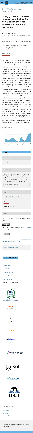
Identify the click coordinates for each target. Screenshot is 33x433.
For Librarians (6, 416)
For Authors (6, 413)
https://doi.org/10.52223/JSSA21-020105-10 (18, 41)
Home (3, 8)
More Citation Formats (11, 184)
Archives (9, 8)
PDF (5, 152)
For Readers (6, 410)
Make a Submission (10, 257)
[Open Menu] (2, 2)
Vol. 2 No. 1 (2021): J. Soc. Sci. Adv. (12, 10)
